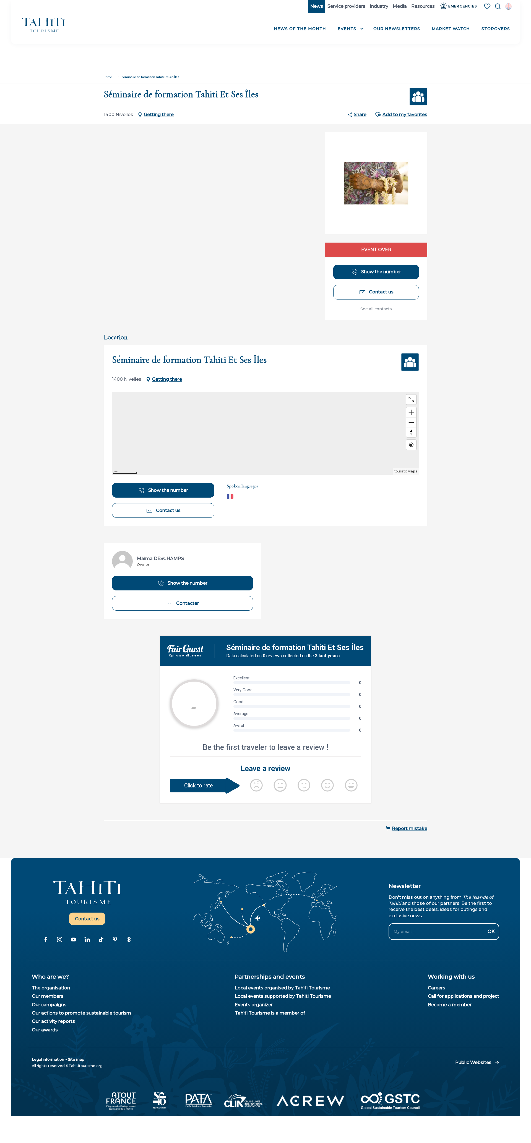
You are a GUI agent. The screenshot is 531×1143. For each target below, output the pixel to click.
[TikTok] (101, 939)
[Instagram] (59, 939)
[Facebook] (45, 939)
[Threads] (128, 939)
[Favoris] (488, 6)
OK (491, 931)
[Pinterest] (115, 939)
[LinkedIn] (87, 939)
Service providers (346, 6)
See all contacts (376, 308)
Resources (423, 6)
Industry (379, 6)
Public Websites (473, 1062)
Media (400, 6)
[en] (508, 6)
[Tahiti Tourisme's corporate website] (43, 25)
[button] (508, 6)
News (316, 6)
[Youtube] (73, 939)
